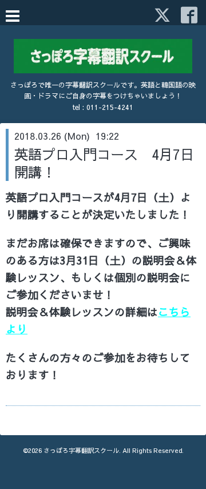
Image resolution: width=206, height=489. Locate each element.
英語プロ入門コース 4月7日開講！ (104, 163)
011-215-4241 (109, 107)
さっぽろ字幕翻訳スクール (81, 450)
